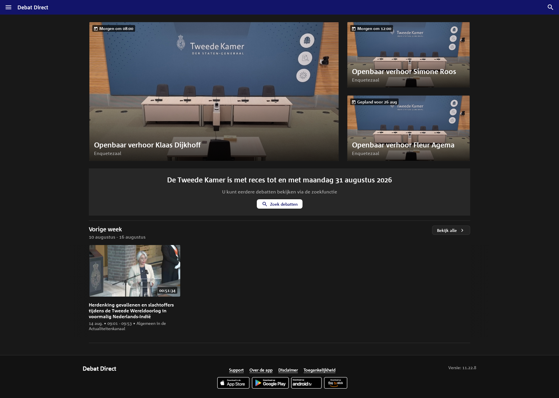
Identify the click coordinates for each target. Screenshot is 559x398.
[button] (214, 91)
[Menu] (8, 7)
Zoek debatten (284, 204)
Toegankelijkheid (319, 369)
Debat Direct (32, 7)
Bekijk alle (447, 230)
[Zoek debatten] (550, 7)
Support (236, 369)
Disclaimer (288, 369)
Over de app (261, 369)
